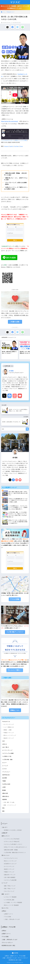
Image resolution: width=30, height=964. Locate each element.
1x (9, 135)
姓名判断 (4, 778)
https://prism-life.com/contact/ (9, 121)
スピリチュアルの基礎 (7, 753)
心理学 (4, 787)
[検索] (27, 429)
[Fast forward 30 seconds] (12, 136)
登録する (15, 240)
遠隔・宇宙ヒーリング (9, 885)
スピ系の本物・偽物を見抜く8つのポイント (15, 852)
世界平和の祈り (6, 774)
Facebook (9, 398)
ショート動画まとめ (9, 727)
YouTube (16, 146)
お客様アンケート (8, 914)
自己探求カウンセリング (10, 863)
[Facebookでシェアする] (12, 27)
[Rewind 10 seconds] (7, 136)
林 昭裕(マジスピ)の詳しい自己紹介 (13, 830)
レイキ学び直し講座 (9, 899)
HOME (16, 953)
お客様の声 (4, 833)
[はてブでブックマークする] (17, 27)
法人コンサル (5, 908)
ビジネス (4, 768)
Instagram (15, 398)
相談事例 (4, 799)
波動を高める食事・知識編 (11, 849)
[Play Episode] (3, 135)
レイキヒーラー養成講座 (10, 897)
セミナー (4, 762)
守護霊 (4, 781)
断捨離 (4, 790)
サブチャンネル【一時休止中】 (12, 841)
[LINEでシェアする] (22, 27)
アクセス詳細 (7, 916)
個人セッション (5, 855)
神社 (3, 808)
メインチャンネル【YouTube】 (12, 838)
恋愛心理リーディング (9, 874)
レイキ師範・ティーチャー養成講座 (13, 902)
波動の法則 (5, 793)
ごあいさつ (4, 827)
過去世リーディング (9, 738)
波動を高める (5, 796)
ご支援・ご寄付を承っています (12, 919)
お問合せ (4, 911)
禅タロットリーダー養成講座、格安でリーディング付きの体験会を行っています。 (15, 7)
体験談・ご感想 (7, 729)
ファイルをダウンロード (7, 140)
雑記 (3, 811)
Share (26, 138)
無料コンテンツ (5, 836)
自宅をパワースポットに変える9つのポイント (15, 847)
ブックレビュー (6, 771)
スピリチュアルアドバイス (11, 858)
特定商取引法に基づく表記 (8, 945)
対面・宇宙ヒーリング (9, 888)
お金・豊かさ (5, 747)
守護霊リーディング (9, 732)
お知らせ (4, 744)
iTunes (21, 146)
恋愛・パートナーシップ (10, 805)
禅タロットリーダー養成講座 (11, 905)
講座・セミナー (5, 894)
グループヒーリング (9, 891)
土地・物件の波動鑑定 (9, 877)
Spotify (11, 146)
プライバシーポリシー (7, 942)
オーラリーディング (9, 724)
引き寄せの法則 (6, 784)
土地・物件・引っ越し (9, 802)
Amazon (6, 146)
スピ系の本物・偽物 (7, 759)
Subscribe (20, 138)
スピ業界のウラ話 (6, 756)
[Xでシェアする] (7, 27)
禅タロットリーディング (10, 735)
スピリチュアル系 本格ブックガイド (13, 844)
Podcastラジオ (12, 337)
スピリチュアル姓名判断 (10, 880)
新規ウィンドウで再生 (21, 140)
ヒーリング (5, 765)
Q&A (3, 741)
